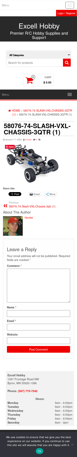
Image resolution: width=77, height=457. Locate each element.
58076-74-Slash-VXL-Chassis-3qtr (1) (32, 204)
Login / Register (66, 13)
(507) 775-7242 (28, 391)
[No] (72, 445)
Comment (14, 266)
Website (12, 334)
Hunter (28, 139)
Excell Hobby (39, 25)
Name (11, 307)
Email (11, 321)
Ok (39, 451)
